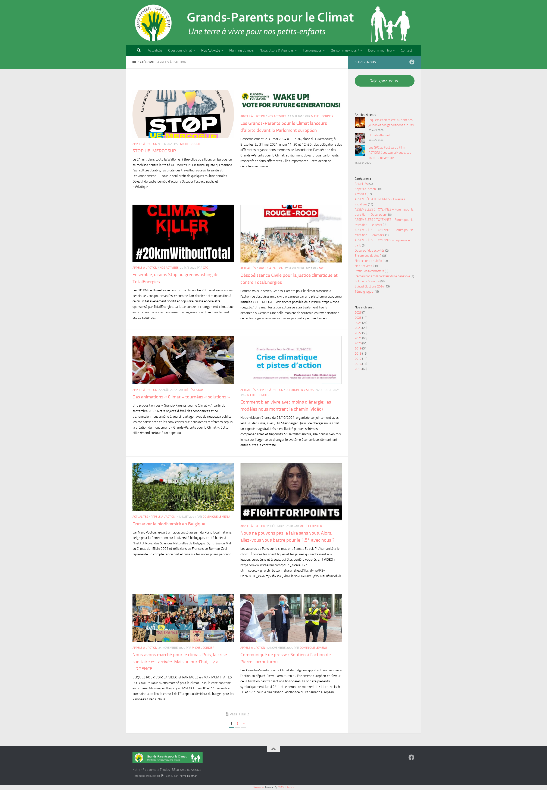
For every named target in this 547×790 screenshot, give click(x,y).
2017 (358, 359)
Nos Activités (210, 50)
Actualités (155, 50)
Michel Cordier (191, 144)
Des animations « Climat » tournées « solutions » (181, 397)
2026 (358, 312)
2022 (358, 333)
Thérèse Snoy (194, 390)
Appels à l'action (144, 144)
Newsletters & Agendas (277, 50)
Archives (360, 194)
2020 (358, 343)
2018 (358, 353)
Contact (406, 50)
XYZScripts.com (286, 787)
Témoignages (312, 50)
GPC (205, 268)
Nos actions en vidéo (368, 261)
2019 (358, 348)
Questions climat (180, 50)
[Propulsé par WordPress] (162, 775)
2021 (358, 338)
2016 (358, 364)
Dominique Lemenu (216, 517)
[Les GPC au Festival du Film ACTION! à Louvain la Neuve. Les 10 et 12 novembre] (360, 151)
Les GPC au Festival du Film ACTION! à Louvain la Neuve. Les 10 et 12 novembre (390, 153)
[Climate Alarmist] (360, 139)
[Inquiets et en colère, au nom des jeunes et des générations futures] (360, 123)
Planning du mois (241, 50)
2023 (358, 328)
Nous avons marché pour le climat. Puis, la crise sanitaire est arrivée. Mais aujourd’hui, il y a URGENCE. (179, 662)
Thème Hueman (187, 775)
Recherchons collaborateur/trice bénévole (382, 276)
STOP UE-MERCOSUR (154, 151)
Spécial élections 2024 (369, 286)
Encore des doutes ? (368, 256)
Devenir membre (380, 50)
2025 (358, 318)
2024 (358, 323)
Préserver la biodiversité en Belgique (168, 524)
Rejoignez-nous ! (385, 80)
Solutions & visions (300, 390)
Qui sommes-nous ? (345, 50)
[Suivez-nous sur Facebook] (412, 62)
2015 (358, 369)
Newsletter (259, 787)
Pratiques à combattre (369, 271)
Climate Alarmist (379, 135)
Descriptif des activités (370, 250)
